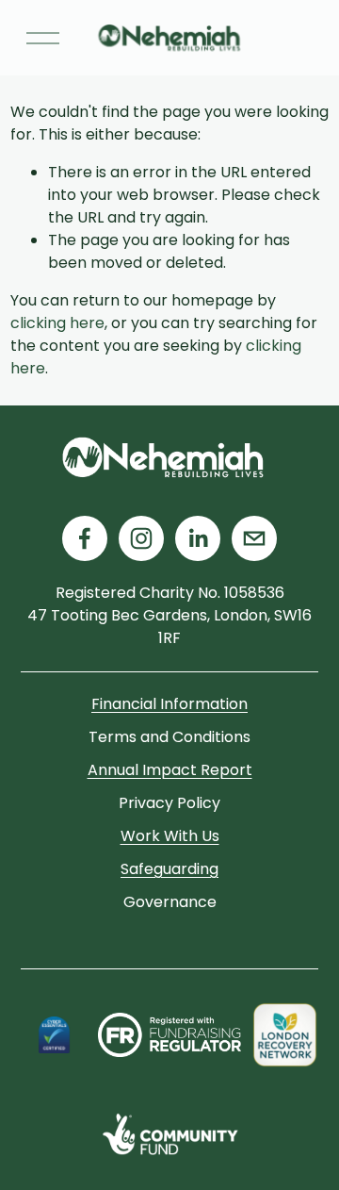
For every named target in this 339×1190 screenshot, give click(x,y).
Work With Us (170, 836)
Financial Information (169, 704)
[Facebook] (84, 538)
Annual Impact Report (170, 770)
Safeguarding (169, 869)
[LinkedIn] (197, 538)
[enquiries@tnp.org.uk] (254, 538)
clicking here (57, 323)
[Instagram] (141, 538)
